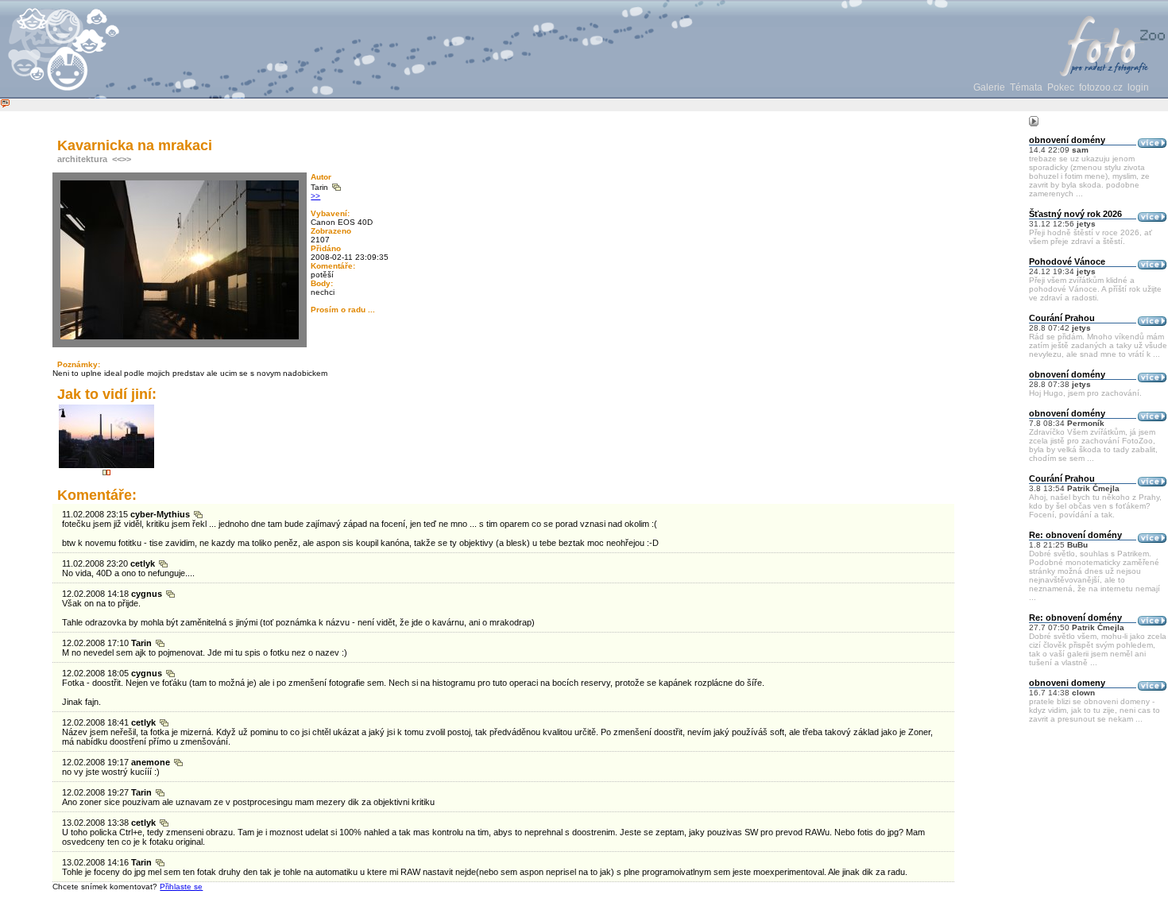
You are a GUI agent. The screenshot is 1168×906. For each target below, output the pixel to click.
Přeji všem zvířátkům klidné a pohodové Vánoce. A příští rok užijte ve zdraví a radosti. (1095, 289)
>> (126, 159)
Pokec (1060, 87)
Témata (1026, 87)
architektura (82, 159)
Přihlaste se (181, 886)
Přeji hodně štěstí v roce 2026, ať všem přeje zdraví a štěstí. (1090, 237)
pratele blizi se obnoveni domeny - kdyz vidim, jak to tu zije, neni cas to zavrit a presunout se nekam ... (1094, 710)
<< (117, 159)
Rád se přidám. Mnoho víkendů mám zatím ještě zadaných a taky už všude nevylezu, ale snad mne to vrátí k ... (1098, 345)
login (1138, 87)
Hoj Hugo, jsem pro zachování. (1085, 393)
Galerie (989, 87)
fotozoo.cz (1101, 87)
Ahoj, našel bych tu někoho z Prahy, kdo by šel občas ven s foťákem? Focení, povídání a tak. (1095, 506)
